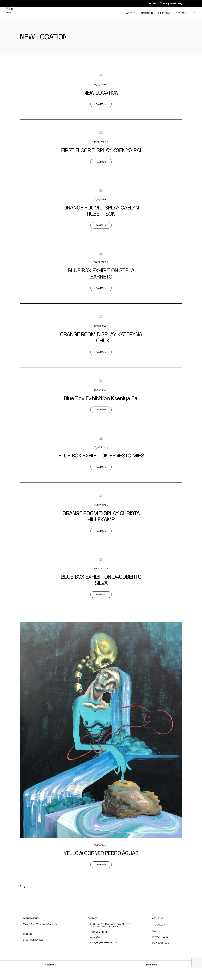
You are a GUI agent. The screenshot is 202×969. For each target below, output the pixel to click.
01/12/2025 (100, 84)
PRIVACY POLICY (160, 936)
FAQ (154, 930)
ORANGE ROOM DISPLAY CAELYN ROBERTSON (101, 210)
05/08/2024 (100, 447)
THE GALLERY (158, 924)
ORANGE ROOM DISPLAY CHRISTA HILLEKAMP (101, 516)
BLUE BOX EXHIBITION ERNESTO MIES (101, 455)
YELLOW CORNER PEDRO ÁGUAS (101, 853)
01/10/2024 (100, 389)
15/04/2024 (100, 568)
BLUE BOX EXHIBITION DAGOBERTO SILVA (101, 580)
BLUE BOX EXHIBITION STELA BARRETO (101, 273)
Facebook (50, 964)
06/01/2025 (100, 262)
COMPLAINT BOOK (161, 942)
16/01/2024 (100, 844)
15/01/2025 (100, 199)
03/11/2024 (100, 326)
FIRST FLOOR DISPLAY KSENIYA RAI (101, 150)
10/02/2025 (100, 142)
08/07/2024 (100, 505)
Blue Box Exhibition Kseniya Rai (100, 398)
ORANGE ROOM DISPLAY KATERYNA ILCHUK (101, 337)
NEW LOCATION (100, 92)
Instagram (151, 964)
